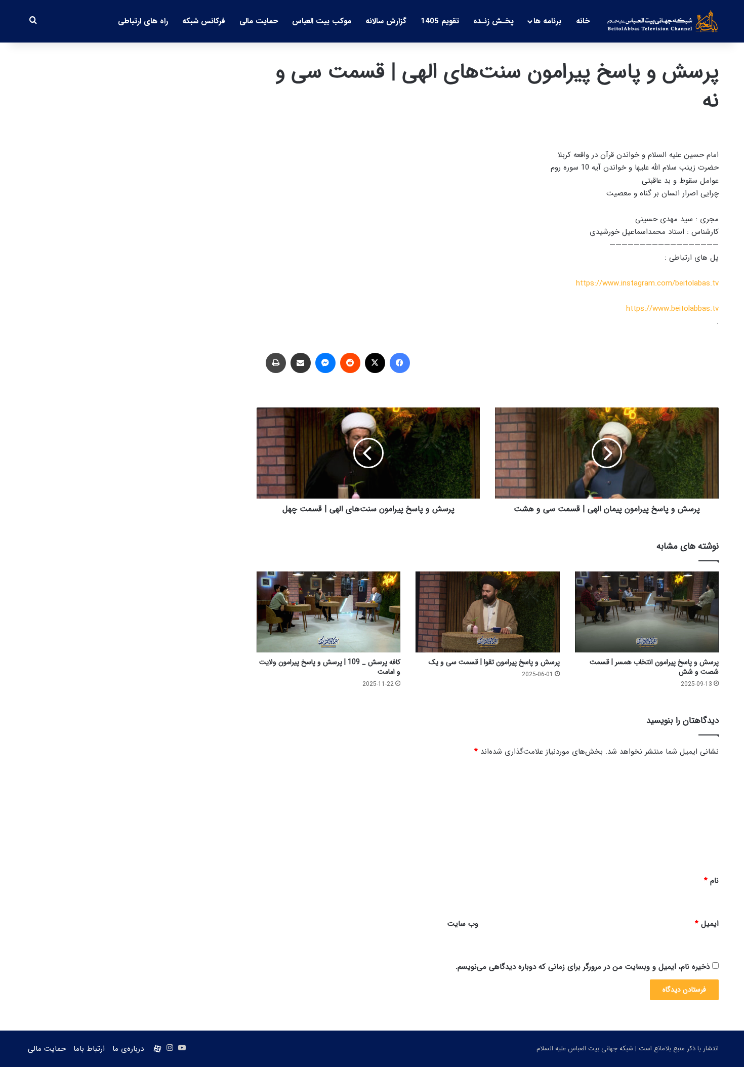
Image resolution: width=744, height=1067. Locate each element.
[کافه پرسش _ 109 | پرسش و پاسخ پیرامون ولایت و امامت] (328, 611)
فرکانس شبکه (203, 21)
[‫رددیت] (350, 363)
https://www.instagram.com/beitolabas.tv (647, 283)
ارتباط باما (89, 1049)
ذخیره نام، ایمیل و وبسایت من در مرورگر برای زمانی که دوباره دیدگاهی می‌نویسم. (583, 967)
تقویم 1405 (440, 21)
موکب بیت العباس (321, 21)
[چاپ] (276, 363)
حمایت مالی (258, 21)
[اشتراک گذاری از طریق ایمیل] (301, 363)
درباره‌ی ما (128, 1049)
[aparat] (157, 1049)
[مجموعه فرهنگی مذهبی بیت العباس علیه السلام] (663, 21)
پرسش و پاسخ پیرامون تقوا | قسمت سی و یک (494, 662)
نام (711, 881)
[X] (375, 363)
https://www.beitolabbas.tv (672, 309)
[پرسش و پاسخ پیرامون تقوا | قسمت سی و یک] (487, 611)
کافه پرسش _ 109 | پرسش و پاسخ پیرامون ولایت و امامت (329, 666)
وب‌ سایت (462, 924)
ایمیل (707, 924)
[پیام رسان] (325, 363)
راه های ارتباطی (143, 21)
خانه (583, 21)
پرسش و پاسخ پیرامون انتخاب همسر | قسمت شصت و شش (654, 666)
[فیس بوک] (400, 363)
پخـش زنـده (493, 21)
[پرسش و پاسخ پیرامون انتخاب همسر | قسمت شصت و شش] (647, 611)
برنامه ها (547, 21)
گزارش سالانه (385, 21)
